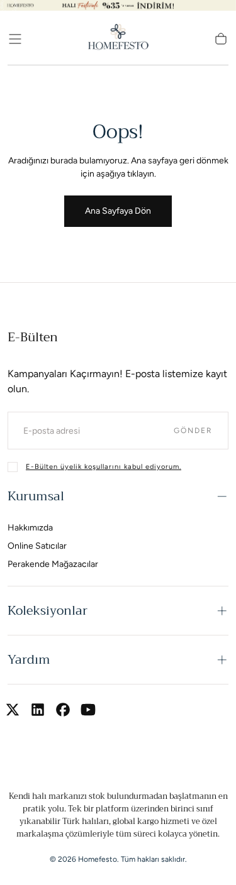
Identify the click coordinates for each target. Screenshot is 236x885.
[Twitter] (12, 709)
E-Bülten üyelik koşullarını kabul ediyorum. (103, 467)
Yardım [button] (29, 659)
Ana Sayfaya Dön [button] (118, 211)
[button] (15, 39)
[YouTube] (88, 709)
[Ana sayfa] (118, 39)
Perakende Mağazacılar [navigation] (53, 564)
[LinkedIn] (37, 709)
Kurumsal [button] (36, 496)
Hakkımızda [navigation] (30, 527)
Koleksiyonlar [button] (47, 610)
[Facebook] (63, 709)
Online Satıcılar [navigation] (37, 546)
